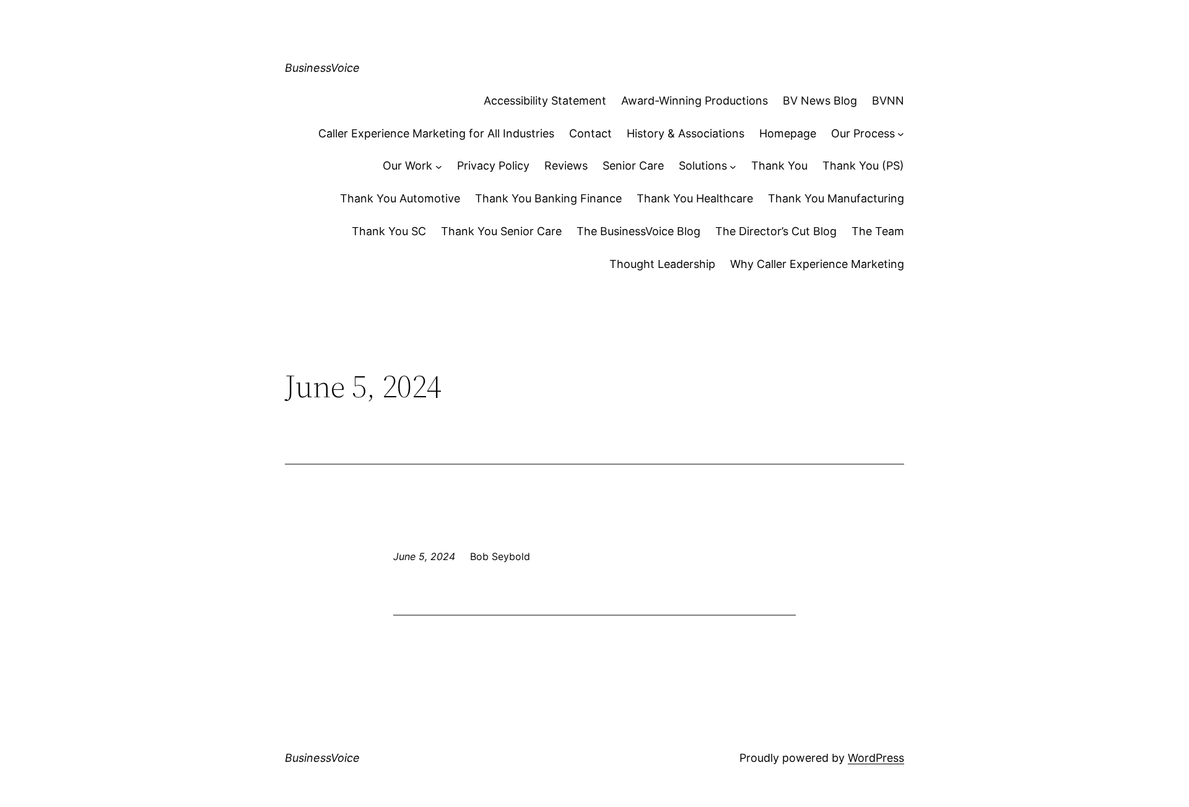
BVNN (888, 100)
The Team (877, 231)
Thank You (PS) (863, 165)
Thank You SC (389, 231)
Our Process (863, 133)
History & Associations (685, 133)
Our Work (407, 165)
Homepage (787, 133)
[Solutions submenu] (733, 166)
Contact (590, 133)
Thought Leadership (662, 263)
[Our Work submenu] (438, 166)
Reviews (566, 165)
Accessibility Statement (545, 100)
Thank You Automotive (400, 198)
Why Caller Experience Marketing (817, 263)
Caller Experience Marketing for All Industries (436, 133)
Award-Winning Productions (694, 100)
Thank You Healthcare (695, 198)
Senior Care (633, 165)
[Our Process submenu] (900, 134)
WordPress (876, 757)
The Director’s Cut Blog (776, 231)
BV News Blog (820, 100)
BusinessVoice (322, 67)
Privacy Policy (493, 165)
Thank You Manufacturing (836, 198)
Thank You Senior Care (501, 231)
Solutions (703, 165)
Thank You (779, 165)
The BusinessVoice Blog (638, 231)
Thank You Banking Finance (548, 198)
